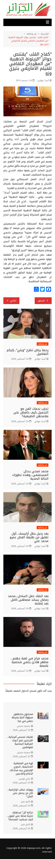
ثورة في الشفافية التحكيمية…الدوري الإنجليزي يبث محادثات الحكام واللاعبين (21, 768)
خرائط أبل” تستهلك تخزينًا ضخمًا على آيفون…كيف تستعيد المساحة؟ (20, 816)
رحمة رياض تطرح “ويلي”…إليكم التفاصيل (27, 352)
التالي (13, 301)
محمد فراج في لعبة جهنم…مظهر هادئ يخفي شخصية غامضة (29, 662)
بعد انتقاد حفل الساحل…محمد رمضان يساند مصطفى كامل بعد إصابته (28, 599)
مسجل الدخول (28, 690)
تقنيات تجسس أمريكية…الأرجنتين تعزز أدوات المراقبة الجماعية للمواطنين (20, 742)
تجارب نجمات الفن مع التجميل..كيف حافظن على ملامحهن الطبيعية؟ (30, 412)
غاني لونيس (24, 779)
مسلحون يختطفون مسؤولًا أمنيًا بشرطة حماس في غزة (22, 717)
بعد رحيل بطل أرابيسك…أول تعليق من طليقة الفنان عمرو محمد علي (29, 537)
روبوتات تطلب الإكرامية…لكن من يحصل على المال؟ (20, 793)
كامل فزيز (25, 801)
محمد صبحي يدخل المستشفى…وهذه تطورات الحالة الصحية (30, 474)
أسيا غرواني (43, 80)
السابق (41, 301)
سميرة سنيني (23, 726)
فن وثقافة (42, 344)
